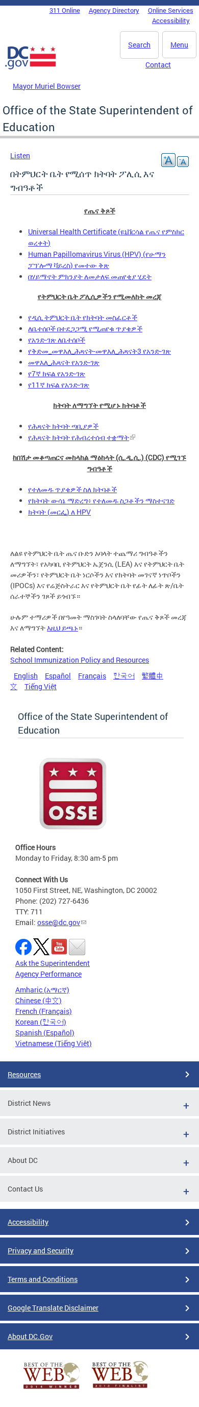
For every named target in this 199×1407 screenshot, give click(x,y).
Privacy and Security (40, 1250)
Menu (179, 45)
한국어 (124, 676)
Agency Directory (114, 10)
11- (58, 385)
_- (64, 362)
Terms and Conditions (43, 1279)
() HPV (59, 512)
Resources (24, 1074)
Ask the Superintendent (52, 963)
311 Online (64, 10)
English (26, 676)
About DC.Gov (30, 1336)
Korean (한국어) (40, 1022)
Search (139, 45)
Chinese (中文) (38, 1000)
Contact (158, 64)
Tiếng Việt (40, 686)
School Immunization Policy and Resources (79, 660)
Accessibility (171, 20)
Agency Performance (48, 974)
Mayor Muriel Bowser (47, 86)
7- (56, 373)
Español (58, 676)
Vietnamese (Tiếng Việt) (53, 1043)
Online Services (170, 10)
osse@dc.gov (58, 922)
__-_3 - (99, 351)
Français (92, 676)
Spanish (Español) (44, 1032)
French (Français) (43, 1011)
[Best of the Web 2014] (51, 1389)
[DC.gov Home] (30, 67)
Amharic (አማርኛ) (42, 989)
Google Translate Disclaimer (53, 1308)
